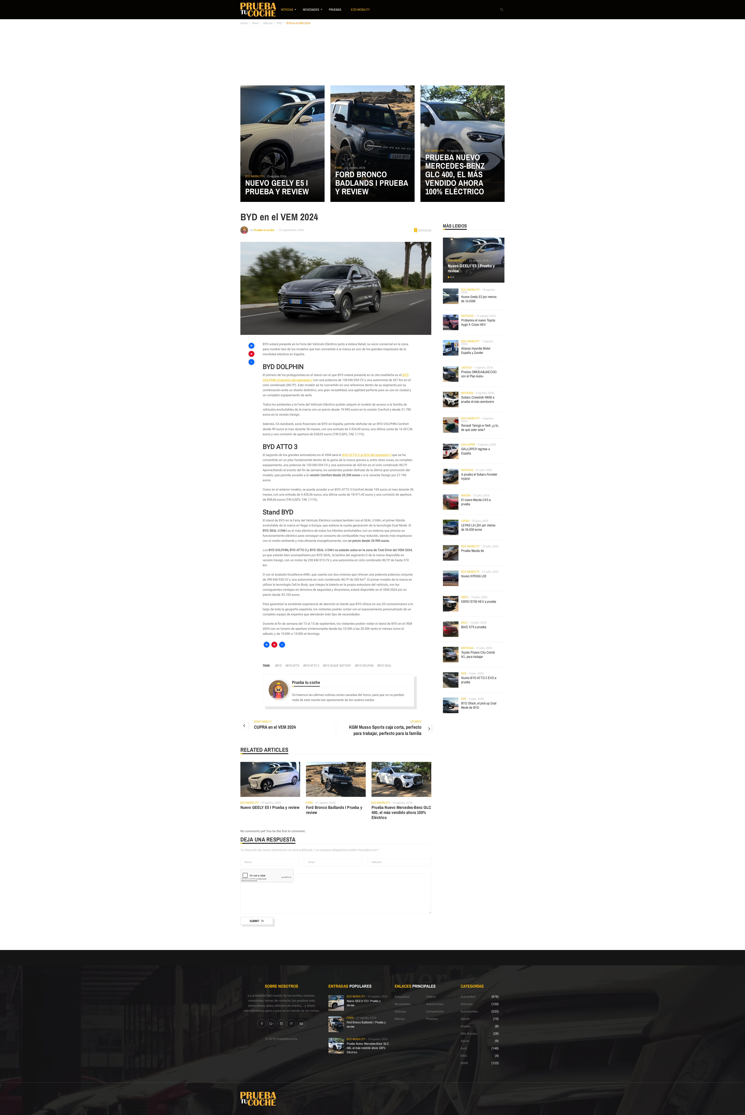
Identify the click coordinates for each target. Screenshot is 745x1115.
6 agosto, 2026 (485, 393)
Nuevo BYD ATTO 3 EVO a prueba (478, 679)
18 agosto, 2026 (457, 151)
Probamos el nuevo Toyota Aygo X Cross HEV (478, 322)
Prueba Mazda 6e (472, 550)
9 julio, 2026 (476, 673)
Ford (338, 168)
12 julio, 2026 (484, 648)
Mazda (465, 495)
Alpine (465, 1041)
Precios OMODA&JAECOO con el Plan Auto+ (478, 374)
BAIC (464, 623)
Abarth (465, 1019)
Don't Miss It (262, 722)
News (255, 23)
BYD (279, 23)
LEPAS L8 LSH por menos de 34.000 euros (478, 527)
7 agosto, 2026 (484, 368)
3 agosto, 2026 (487, 445)
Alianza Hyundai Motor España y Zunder (475, 350)
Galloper (468, 445)
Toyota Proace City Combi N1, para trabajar (478, 654)
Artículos (467, 1004)
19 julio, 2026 (479, 597)
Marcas (267, 23)
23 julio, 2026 (490, 546)
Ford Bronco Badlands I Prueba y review (371, 183)
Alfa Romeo (469, 1033)
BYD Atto (293, 665)
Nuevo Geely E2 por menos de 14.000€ (478, 298)
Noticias (287, 9)
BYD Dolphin (364, 665)
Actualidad (402, 996)
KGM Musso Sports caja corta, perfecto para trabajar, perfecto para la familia (385, 730)
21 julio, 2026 (490, 572)
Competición (435, 1011)
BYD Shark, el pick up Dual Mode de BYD (478, 705)
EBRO (464, 597)
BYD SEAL (385, 665)
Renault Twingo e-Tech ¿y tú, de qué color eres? (480, 427)
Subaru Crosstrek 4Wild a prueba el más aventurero (477, 399)
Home (244, 23)
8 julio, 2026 (476, 699)
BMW (464, 1063)
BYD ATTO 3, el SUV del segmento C (366, 455)
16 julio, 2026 (478, 623)
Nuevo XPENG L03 (473, 576)
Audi (464, 1048)
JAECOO (466, 368)
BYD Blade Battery (337, 665)
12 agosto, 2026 (486, 316)
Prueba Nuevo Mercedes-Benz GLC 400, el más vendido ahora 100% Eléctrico (455, 174)
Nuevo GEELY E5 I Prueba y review (277, 187)
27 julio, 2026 (481, 495)
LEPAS (465, 521)
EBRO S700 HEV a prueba (478, 601)
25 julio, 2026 (480, 521)
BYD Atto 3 (312, 665)
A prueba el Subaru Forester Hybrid (479, 476)
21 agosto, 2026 (355, 168)
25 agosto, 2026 (277, 176)
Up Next (416, 722)
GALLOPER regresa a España (475, 451)
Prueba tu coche (264, 230)
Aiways (465, 1026)
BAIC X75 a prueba (473, 626)
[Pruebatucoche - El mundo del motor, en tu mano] (258, 9)
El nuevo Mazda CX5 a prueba (476, 501)
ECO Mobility (360, 9)
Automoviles (435, 1004)
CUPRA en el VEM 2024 (275, 727)
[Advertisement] (372, 56)
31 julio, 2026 (484, 470)
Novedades (311, 9)
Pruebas (335, 9)
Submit (254, 921)
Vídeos (431, 996)
